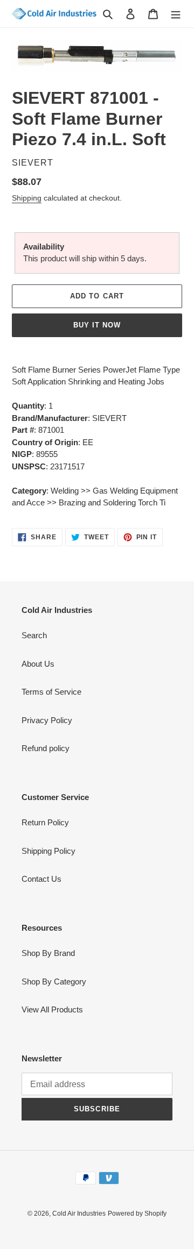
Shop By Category (54, 981)
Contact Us (41, 878)
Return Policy (45, 822)
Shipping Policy (48, 850)
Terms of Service (51, 691)
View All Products (52, 1009)
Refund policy (46, 748)
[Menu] (175, 13)
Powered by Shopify (137, 1213)
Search (34, 635)
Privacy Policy (47, 720)
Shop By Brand (48, 953)
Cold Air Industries (79, 1213)
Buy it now (97, 325)
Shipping (26, 198)
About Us (38, 663)
